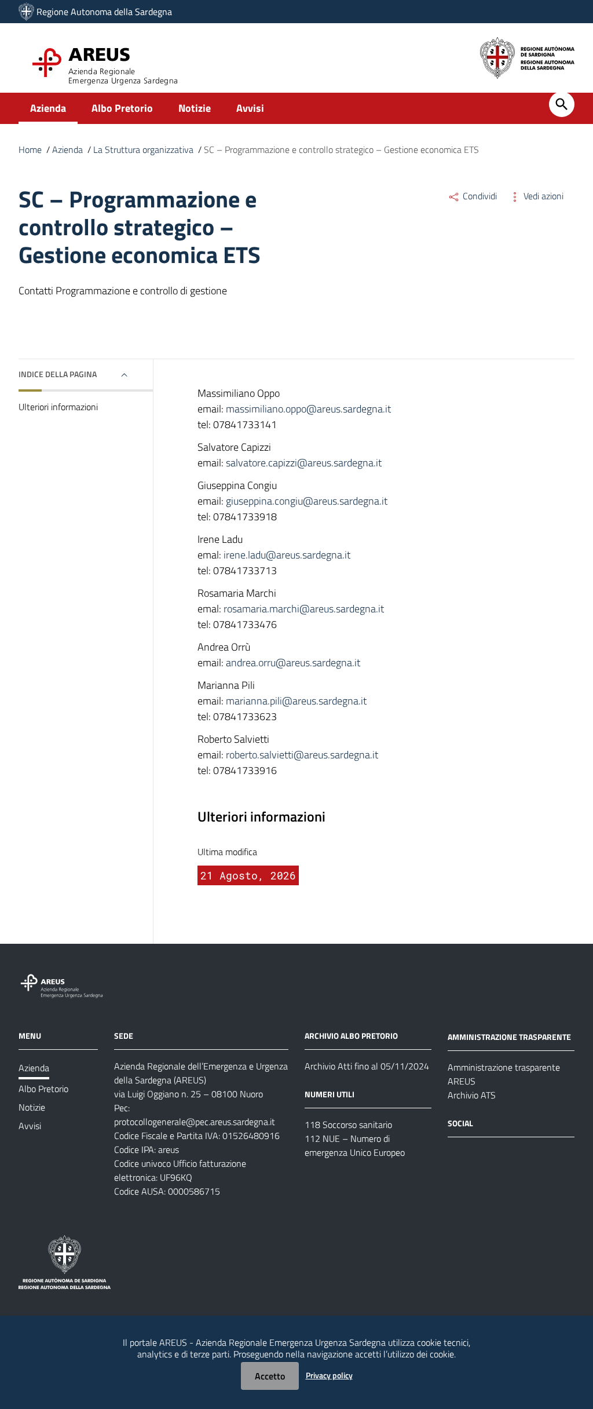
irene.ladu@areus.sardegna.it (287, 555)
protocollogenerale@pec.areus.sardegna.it (194, 1122)
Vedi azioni (542, 196)
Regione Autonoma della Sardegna (104, 12)
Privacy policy (329, 1375)
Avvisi (250, 108)
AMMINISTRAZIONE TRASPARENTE (509, 1037)
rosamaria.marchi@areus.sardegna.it (304, 608)
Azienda (48, 108)
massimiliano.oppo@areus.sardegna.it (308, 409)
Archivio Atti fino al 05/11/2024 (367, 1066)
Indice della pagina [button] (58, 374)
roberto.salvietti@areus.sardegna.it (302, 754)
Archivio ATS (472, 1095)
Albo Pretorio (122, 108)
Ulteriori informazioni (58, 407)
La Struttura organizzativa (143, 149)
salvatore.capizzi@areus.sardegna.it (304, 462)
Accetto (270, 1376)
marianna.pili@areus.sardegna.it (296, 701)
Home (30, 149)
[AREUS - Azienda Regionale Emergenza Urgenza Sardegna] (26, 12)
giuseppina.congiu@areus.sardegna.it (306, 501)
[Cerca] (561, 104)
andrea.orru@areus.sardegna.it (293, 662)
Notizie (194, 108)
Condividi (478, 196)
